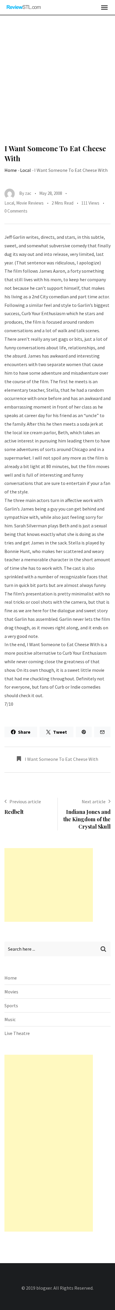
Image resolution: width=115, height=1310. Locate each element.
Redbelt (14, 811)
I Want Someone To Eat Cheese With (61, 759)
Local (25, 170)
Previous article (25, 801)
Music (10, 1019)
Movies (11, 992)
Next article (94, 801)
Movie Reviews (30, 203)
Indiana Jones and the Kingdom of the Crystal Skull (87, 819)
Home (10, 170)
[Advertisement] (57, 83)
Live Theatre (17, 1033)
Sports (11, 1005)
